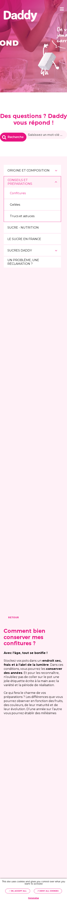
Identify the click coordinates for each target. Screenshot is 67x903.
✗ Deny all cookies (47, 891)
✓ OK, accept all (18, 891)
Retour (13, 617)
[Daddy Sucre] (20, 16)
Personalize (33, 898)
